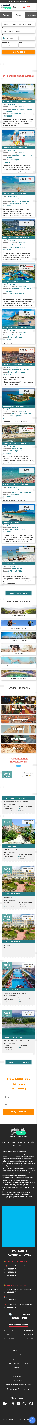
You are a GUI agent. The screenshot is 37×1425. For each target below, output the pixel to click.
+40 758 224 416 (10, 1272)
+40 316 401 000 (10, 1275)
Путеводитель (18, 1359)
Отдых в (6, 167)
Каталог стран (18, 1350)
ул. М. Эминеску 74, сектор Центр (20, 1289)
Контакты (18, 1381)
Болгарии (12, 167)
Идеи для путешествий (18, 1363)
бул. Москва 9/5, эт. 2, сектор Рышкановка (19, 1297)
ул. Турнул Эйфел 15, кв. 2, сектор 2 (19, 1266)
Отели (13, 1142)
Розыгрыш (18, 1376)
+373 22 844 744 (10, 1292)
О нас (18, 1372)
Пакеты (5, 1142)
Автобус (31, 1142)
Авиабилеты (18, 1146)
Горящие (18, 1355)
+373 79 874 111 (10, 1300)
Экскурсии (21, 1142)
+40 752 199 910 (10, 1269)
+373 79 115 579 (10, 1307)
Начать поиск (18, 52)
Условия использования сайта (18, 1385)
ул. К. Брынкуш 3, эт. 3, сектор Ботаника (20, 1304)
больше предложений (17, 593)
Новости (18, 1368)
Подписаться (18, 1111)
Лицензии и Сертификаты (18, 1389)
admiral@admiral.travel (18, 1324)
